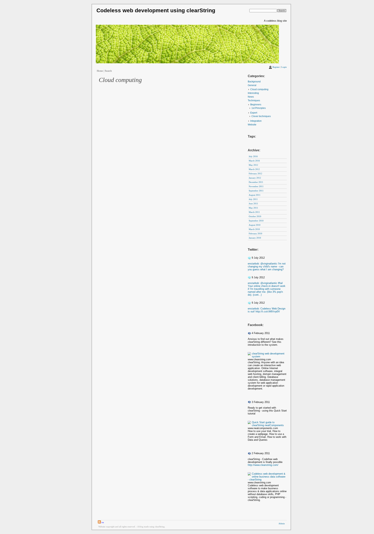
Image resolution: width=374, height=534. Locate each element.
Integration (256, 121)
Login (284, 67)
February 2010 (255, 234)
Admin (282, 524)
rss (102, 522)
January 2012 (255, 178)
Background (254, 81)
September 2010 (256, 221)
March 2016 (254, 161)
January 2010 (255, 238)
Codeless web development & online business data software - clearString (266, 476)
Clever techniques (261, 116)
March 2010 (254, 229)
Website (252, 124)
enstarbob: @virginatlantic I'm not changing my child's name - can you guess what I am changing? (267, 266)
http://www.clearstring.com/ (263, 465)
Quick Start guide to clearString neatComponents (268, 424)
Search (108, 70)
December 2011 (256, 182)
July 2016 (253, 156)
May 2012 (253, 165)
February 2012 (255, 174)
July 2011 (253, 199)
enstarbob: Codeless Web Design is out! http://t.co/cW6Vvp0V (266, 310)
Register (276, 67)
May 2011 (253, 208)
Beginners (255, 104)
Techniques (254, 100)
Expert (253, 112)
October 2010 (255, 216)
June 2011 (253, 204)
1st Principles (258, 108)
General (252, 85)
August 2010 (254, 225)
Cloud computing (259, 89)
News (251, 96)
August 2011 (254, 195)
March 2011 (254, 212)
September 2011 (256, 191)
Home (100, 70)
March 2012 (254, 169)
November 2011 (256, 186)
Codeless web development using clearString (155, 10)
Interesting (253, 93)
